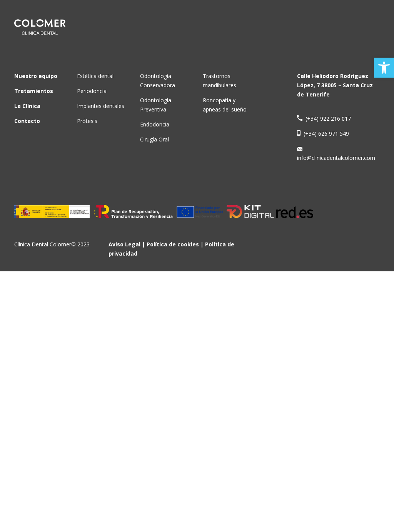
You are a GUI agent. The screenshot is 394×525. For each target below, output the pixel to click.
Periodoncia (92, 91)
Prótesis (87, 121)
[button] (384, 68)
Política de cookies (173, 244)
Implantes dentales (100, 106)
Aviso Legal (124, 244)
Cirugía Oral (154, 139)
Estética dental (95, 76)
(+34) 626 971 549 (325, 133)
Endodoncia (154, 124)
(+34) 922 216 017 (326, 118)
